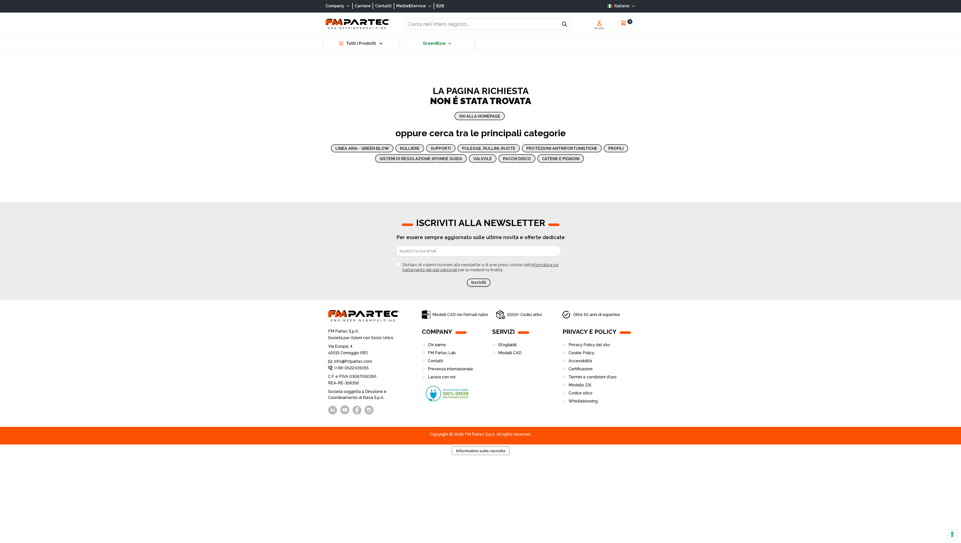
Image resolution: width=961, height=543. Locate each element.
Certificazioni (580, 369)
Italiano (621, 6)
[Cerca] (565, 24)
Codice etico (580, 393)
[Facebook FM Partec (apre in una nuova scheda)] (357, 410)
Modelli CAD (510, 352)
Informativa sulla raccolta (480, 450)
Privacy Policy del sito (589, 344)
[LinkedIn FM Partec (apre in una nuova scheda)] (332, 410)
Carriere (363, 6)
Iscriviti (478, 282)
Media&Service (411, 6)
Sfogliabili (507, 344)
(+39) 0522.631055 (351, 368)
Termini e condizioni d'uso (593, 377)
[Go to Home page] (358, 24)
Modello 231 (580, 385)
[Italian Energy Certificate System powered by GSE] (457, 393)
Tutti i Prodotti (361, 43)
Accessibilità (580, 360)
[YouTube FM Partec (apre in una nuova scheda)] (344, 410)
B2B (440, 6)
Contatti (383, 6)
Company (335, 6)
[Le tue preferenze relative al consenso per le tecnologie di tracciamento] (952, 534)
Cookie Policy (581, 352)
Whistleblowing (583, 401)
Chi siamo (437, 344)
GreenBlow (434, 43)
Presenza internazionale (450, 369)
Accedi (599, 28)
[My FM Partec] (599, 23)
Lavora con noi (442, 377)
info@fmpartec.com (353, 361)
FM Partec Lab (442, 352)
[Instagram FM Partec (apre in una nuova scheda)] (369, 410)
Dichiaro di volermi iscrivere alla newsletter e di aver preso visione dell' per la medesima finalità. (480, 267)
